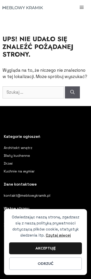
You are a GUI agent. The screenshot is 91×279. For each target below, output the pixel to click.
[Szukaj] (72, 92)
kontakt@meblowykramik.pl (27, 195)
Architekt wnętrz (18, 147)
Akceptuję (45, 248)
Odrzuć (45, 263)
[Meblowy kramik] (23, 7)
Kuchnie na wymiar (19, 171)
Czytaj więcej (58, 235)
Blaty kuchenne (17, 155)
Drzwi (8, 163)
